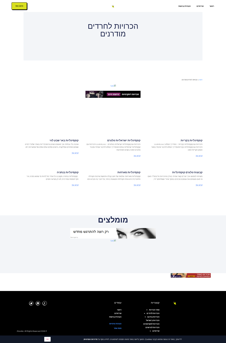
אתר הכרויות (154, 310)
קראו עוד (199, 156)
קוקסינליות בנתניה (68, 172)
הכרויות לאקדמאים (151, 324)
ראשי (212, 6)
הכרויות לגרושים (152, 327)
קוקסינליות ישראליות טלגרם (123, 140)
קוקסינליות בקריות (191, 140)
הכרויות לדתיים (153, 313)
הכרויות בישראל (152, 320)
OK (47, 339)
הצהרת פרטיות (115, 323)
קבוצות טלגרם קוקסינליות (187, 172)
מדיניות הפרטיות (90, 339)
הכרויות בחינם (153, 317)
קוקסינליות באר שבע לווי (64, 140)
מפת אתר (117, 328)
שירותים (200, 6)
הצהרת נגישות (184, 6)
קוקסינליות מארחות (128, 172)
